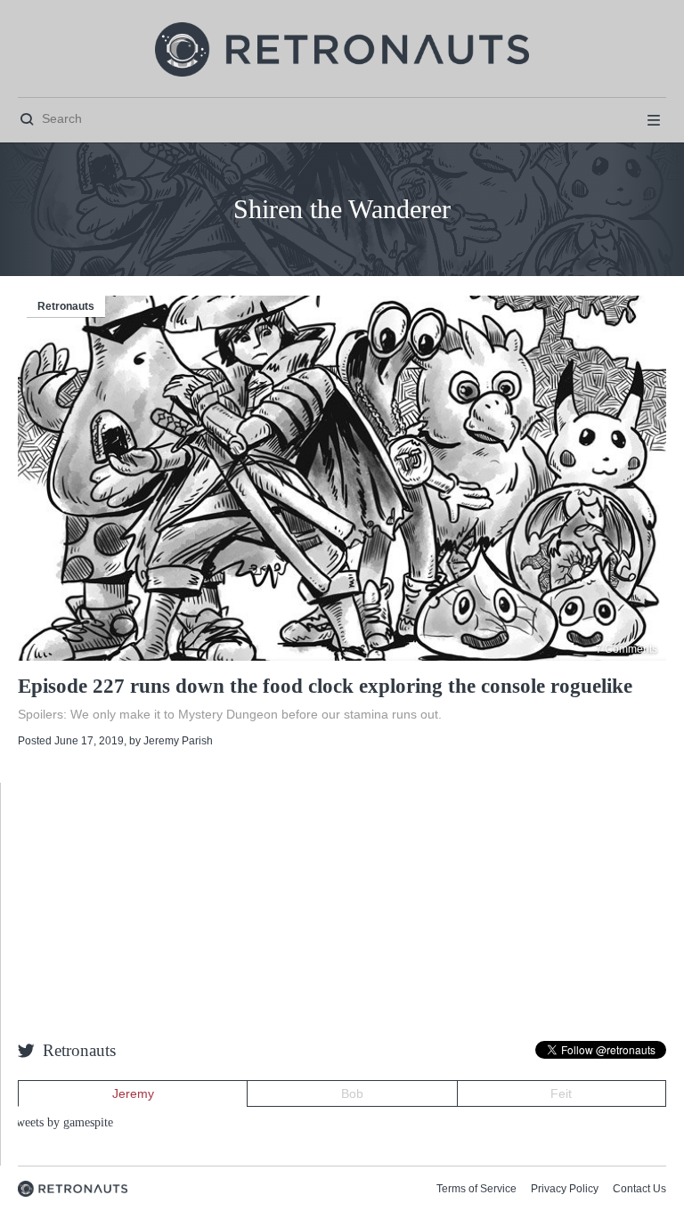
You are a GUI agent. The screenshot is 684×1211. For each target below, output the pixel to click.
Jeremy (133, 1093)
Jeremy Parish (178, 741)
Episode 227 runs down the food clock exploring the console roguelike (325, 686)
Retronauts (65, 306)
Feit (561, 1093)
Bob (352, 1093)
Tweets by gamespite (61, 1122)
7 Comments (626, 649)
